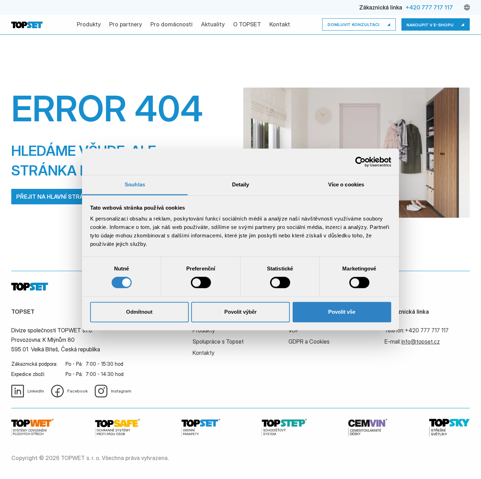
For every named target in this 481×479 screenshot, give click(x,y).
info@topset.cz (420, 341)
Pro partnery (125, 24)
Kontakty (203, 352)
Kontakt (279, 24)
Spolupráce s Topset (218, 341)
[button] (467, 7)
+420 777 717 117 (429, 7)
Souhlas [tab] (135, 184)
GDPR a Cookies (309, 341)
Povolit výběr (240, 312)
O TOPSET (247, 24)
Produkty (89, 24)
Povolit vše (341, 312)
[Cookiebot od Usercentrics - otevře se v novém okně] (360, 162)
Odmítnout (139, 312)
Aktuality (213, 24)
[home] (27, 24)
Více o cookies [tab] (346, 184)
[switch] (201, 282)
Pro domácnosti (171, 24)
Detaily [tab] (240, 184)
